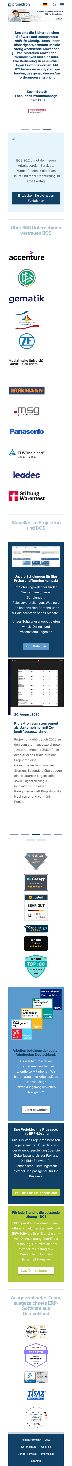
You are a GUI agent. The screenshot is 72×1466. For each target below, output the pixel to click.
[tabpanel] (36, 76)
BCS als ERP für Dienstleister (36, 1193)
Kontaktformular (31, 1439)
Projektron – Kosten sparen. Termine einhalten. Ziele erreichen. (19, 4)
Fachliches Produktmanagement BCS (36, 98)
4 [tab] (47, 834)
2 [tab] (36, 129)
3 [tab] (47, 129)
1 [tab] (25, 129)
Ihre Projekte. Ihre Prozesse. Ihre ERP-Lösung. (36, 1131)
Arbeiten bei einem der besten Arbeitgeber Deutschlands (36, 1052)
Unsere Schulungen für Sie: (36, 576)
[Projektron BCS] (36, 943)
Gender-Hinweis (27, 1453)
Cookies (46, 1446)
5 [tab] (58, 834)
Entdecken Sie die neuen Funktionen (36, 198)
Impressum (47, 1453)
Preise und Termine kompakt (36, 580)
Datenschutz (29, 1446)
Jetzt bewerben (36, 1110)
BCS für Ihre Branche (36, 1271)
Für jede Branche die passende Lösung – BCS (36, 1215)
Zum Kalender (36, 646)
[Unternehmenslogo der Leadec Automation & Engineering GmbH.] (26, 483)
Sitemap (36, 1460)
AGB (48, 1439)
